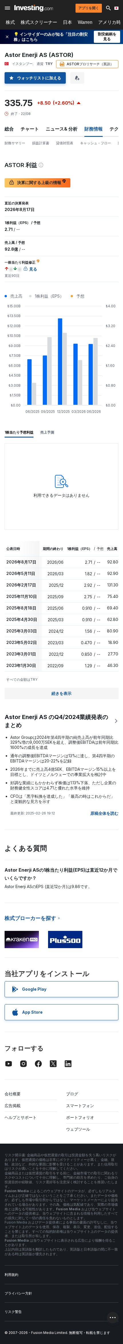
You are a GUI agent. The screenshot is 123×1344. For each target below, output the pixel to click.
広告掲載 (13, 1105)
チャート (30, 129)
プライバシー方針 (18, 1293)
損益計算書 (40, 143)
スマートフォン (80, 1105)
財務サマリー (15, 143)
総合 (9, 129)
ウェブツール (78, 1129)
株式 (10, 22)
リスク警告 (13, 1312)
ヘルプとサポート (21, 1117)
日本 (67, 22)
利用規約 (11, 1274)
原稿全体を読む (104, 813)
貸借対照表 (64, 143)
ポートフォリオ (80, 1117)
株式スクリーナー (39, 22)
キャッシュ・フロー (95, 143)
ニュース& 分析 (62, 129)
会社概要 (13, 1093)
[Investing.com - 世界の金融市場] (33, 8)
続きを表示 (61, 693)
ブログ (72, 1093)
